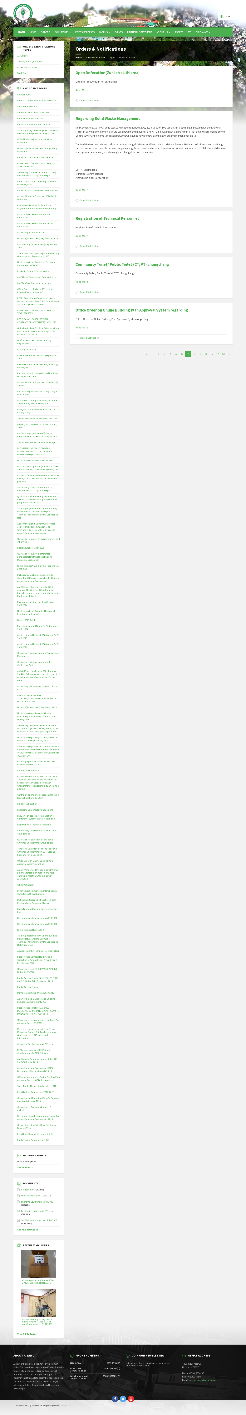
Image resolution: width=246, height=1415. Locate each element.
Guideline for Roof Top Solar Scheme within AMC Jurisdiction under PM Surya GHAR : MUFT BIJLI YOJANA (38, 331)
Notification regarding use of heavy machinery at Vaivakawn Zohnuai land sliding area (36, 716)
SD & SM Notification (27, 803)
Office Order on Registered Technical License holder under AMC (35, 291)
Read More (82, 90)
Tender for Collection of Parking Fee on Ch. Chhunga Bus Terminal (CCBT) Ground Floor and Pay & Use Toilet (37, 851)
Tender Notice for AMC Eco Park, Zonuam (37, 418)
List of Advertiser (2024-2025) (31, 547)
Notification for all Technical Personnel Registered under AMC (36, 613)
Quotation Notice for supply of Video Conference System (34, 664)
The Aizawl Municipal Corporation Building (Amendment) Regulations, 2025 (38, 255)
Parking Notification (27, 349)
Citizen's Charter (25, 884)
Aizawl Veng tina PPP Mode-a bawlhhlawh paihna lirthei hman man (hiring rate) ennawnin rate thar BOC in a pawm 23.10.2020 (37, 874)
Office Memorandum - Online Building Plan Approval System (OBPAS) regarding (38, 1079)
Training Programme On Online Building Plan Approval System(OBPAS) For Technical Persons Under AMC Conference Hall (37, 513)
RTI (189, 32)
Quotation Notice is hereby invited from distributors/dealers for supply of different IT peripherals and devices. (38, 499)
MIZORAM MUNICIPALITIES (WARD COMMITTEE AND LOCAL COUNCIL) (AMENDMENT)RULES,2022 (34, 451)
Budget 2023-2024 (26, 620)
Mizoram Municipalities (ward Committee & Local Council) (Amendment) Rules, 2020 (38, 468)
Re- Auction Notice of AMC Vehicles (34, 124)
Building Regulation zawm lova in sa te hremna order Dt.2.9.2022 (36, 763)
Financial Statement (139, 32)
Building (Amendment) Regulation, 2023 (37, 707)
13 (223, 354)
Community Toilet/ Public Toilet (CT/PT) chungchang (122, 264)
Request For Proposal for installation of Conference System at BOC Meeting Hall (36, 817)
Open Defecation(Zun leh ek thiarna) (108, 72)
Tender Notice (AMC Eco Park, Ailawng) (36, 442)
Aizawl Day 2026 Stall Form (30, 232)
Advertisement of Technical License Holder (38, 950)
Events (119, 32)
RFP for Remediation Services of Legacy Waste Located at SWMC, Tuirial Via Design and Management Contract (38, 301)
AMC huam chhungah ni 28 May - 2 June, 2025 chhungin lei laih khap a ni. (37, 402)
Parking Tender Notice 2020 (30, 929)
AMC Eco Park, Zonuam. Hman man (34, 283)
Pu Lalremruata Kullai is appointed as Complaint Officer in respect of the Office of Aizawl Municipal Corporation (38, 577)
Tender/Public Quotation (29, 61)
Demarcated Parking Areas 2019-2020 (35, 992)
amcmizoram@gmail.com (202, 1380)
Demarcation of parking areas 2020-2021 (37, 917)
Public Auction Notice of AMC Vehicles (35, 157)
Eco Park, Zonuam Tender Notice (33, 271)
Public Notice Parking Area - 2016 (33, 1140)
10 (206, 354)
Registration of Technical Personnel (107, 218)
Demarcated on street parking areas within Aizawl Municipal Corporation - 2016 (38, 1117)
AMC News (22, 55)
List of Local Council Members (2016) (35, 1134)
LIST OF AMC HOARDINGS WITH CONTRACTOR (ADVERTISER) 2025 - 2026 (36, 321)
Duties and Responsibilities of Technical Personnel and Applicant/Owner (36, 901)
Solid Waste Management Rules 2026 (39, 1220)
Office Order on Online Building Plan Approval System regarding (132, 310)
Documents (62, 32)
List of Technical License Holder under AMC (38, 190)
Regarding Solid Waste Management (108, 118)
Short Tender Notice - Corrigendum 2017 (36, 1086)
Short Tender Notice (27, 106)
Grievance (202, 32)
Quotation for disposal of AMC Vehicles (35, 1044)
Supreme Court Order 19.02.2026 (33, 112)
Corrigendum (23, 94)
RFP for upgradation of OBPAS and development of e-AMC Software (33, 1051)
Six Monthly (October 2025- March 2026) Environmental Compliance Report (36, 174)
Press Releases (85, 32)
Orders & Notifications (95, 57)
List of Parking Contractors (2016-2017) (35, 1092)
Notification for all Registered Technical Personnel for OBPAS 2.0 (36, 264)
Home (21, 32)
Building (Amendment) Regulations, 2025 (37, 238)
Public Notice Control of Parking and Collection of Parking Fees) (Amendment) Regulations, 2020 (37, 959)
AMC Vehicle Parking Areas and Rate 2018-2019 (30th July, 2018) (37, 1060)
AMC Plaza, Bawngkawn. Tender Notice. (36, 277)
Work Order (22, 73)
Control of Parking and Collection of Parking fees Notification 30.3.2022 (38, 796)
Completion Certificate (28, 770)
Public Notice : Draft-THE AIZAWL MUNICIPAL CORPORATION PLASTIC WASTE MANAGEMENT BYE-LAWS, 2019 (38, 1010)
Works (103, 32)
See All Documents (27, 1229)
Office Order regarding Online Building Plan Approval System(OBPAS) (38, 1021)
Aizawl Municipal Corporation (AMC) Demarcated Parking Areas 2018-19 (35, 1070)
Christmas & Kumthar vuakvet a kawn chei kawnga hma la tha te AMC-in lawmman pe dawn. (38, 478)
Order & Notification (89, 100)
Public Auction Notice (27, 987)
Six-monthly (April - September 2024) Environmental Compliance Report (35, 489)
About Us (162, 32)
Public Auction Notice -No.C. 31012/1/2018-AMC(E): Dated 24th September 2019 (38, 979)
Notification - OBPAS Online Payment (35, 460)
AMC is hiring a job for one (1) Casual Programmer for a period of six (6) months (37, 435)
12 (217, 354)
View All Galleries (27, 1333)
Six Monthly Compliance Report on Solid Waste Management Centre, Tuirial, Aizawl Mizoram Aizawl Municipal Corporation (38, 728)
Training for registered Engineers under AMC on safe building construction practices (38, 132)
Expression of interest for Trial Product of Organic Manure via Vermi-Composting (36, 207)
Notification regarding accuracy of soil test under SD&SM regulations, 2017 (37, 739)
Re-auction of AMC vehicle (29, 118)
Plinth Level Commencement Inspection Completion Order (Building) (37, 892)
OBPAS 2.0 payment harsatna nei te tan (36, 100)
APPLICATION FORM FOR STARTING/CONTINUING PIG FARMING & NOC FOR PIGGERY (36, 698)
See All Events (25, 1167)
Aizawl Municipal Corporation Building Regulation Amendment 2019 (36, 1000)
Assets (179, 32)
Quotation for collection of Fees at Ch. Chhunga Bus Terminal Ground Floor (35, 841)
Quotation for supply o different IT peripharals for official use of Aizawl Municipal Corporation (34, 556)
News (33, 32)
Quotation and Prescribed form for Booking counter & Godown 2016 (38, 1100)
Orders (45, 32)
